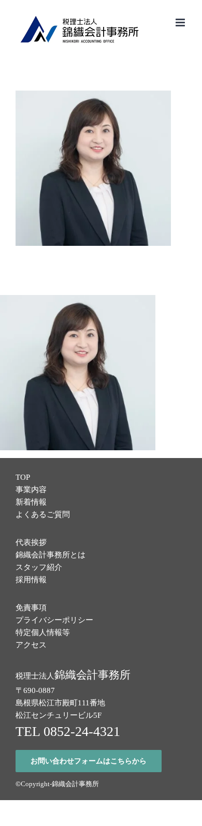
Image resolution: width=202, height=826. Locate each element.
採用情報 (31, 580)
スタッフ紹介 (39, 567)
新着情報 (31, 502)
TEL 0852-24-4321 (68, 731)
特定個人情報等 (43, 632)
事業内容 (31, 489)
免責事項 (31, 607)
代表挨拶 (31, 542)
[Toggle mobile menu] (181, 22)
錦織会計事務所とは (50, 555)
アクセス (31, 645)
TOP (23, 477)
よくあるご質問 (43, 514)
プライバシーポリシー (54, 620)
